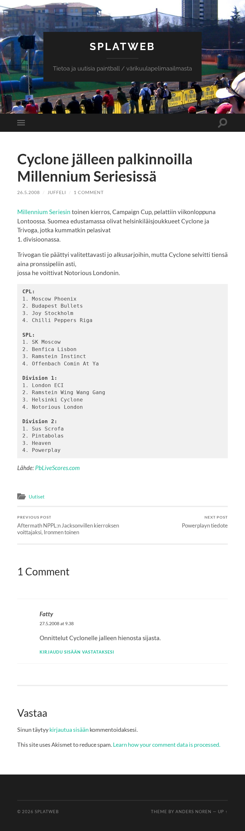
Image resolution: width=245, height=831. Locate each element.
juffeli (57, 192)
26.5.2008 (28, 192)
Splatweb (122, 46)
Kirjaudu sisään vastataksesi (77, 652)
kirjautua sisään (69, 729)
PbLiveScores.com (57, 467)
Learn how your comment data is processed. (166, 744)
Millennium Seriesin (44, 211)
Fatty (46, 614)
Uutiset (37, 496)
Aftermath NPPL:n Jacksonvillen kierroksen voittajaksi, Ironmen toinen (68, 525)
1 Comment (89, 192)
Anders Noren (193, 811)
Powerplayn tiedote (205, 521)
